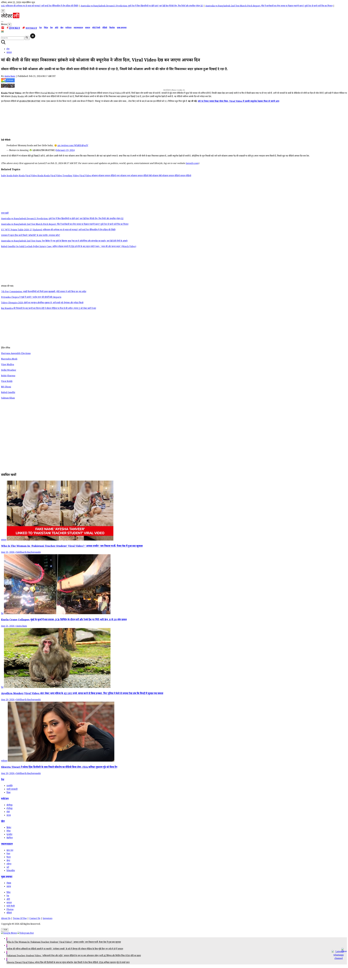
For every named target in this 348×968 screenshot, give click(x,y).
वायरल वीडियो (185, 176)
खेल (61, 27)
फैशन (9, 857)
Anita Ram (9, 76)
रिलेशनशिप (11, 871)
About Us (5, 918)
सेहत (8, 861)
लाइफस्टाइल (78, 27)
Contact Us (34, 918)
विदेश (46, 27)
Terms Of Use (20, 918)
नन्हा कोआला (121, 176)
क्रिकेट (9, 828)
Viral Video (85, 176)
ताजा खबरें (5, 213)
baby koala (7, 176)
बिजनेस (112, 27)
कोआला (95, 176)
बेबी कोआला (154, 176)
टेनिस (8, 831)
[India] (2, 31)
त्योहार (9, 864)
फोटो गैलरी (96, 27)
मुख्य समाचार (122, 27)
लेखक (9, 883)
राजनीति (10, 786)
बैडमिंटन (10, 838)
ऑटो (56, 27)
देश (40, 27)
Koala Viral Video (53, 176)
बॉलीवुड (10, 805)
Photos (10, 909)
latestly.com (192, 163)
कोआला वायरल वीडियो (107, 176)
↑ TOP (4, 930)
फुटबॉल (9, 834)
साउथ (9, 815)
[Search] (2, 21)
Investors (47, 918)
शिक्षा (8, 793)
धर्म (8, 867)
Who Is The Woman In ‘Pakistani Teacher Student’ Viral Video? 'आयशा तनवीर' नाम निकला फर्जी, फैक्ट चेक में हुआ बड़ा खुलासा (64, 942)
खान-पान (10, 850)
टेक (51, 27)
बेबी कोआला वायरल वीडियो (169, 176)
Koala (41, 176)
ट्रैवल (8, 854)
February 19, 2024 (65, 150)
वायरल (87, 27)
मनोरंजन (68, 27)
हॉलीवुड (10, 809)
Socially (31, 28)
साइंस (9, 887)
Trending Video (71, 176)
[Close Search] (32, 35)
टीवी (8, 812)
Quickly (14, 28)
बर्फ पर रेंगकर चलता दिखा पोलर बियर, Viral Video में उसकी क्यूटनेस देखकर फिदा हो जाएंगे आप (238, 101)
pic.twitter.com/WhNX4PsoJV (73, 146)
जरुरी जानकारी (12, 789)
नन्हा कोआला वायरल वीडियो (138, 176)
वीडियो (104, 27)
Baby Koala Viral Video (25, 176)
